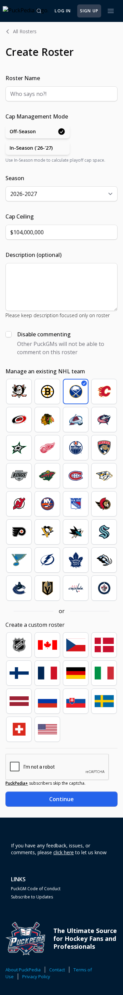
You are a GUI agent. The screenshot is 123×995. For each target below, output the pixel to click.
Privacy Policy (36, 976)
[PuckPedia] (26, 11)
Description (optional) (33, 255)
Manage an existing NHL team (45, 371)
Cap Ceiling (19, 216)
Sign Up (89, 11)
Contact (57, 970)
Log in (63, 11)
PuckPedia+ (16, 783)
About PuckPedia (23, 970)
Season (14, 178)
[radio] (37, 131)
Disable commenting (44, 334)
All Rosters (25, 31)
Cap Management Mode (36, 116)
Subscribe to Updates (32, 897)
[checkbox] (8, 334)
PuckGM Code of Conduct (35, 889)
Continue (61, 799)
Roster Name (22, 78)
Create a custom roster (35, 625)
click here (63, 852)
